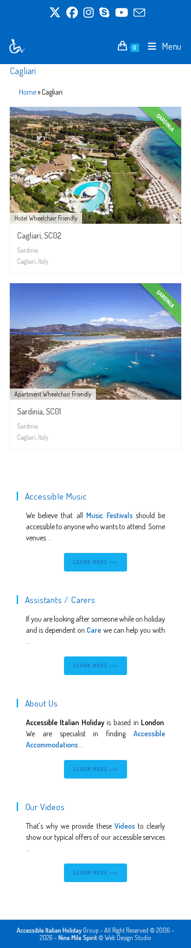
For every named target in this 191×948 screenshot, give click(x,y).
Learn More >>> (95, 561)
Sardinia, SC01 (39, 411)
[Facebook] (72, 13)
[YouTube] (121, 13)
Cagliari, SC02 (39, 235)
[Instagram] (88, 13)
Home (27, 92)
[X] (55, 13)
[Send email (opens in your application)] (138, 13)
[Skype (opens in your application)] (104, 13)
